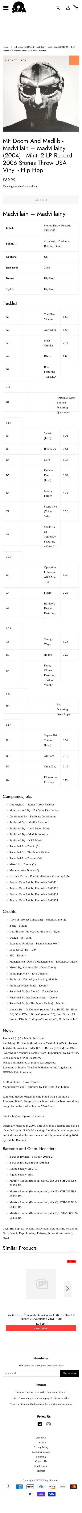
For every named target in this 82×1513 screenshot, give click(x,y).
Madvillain (42, 1228)
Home (5, 46)
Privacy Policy (41, 1447)
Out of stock (10, 1233)
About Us (41, 1437)
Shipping (8, 186)
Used (6, 1238)
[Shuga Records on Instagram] (48, 1425)
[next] (70, 1289)
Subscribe (69, 1373)
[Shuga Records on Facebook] (39, 1425)
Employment (41, 1466)
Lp (22, 1228)
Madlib (30, 1228)
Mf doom (71, 1228)
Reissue (41, 1233)
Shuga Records (51, 1480)
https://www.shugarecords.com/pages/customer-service (41, 1398)
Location (41, 1442)
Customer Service (41, 1452)
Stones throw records (60, 1233)
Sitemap (41, 1470)
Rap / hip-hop (27, 1233)
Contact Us (41, 1461)
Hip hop (15, 1228)
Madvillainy (57, 1228)
